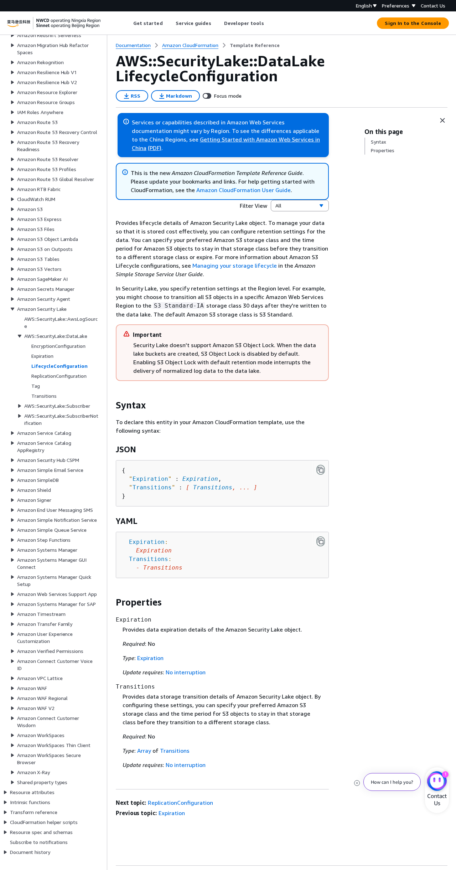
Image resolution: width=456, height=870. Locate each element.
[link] (255, 45)
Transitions (212, 487)
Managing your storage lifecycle (234, 265)
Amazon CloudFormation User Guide (243, 190)
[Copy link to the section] (110, 405)
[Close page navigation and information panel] (442, 120)
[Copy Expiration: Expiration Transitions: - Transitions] (320, 541)
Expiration (200, 478)
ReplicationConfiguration (180, 802)
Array (144, 750)
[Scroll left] (127, 23)
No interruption (186, 672)
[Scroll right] (269, 23)
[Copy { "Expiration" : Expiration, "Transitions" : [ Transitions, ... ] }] (320, 470)
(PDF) (154, 147)
